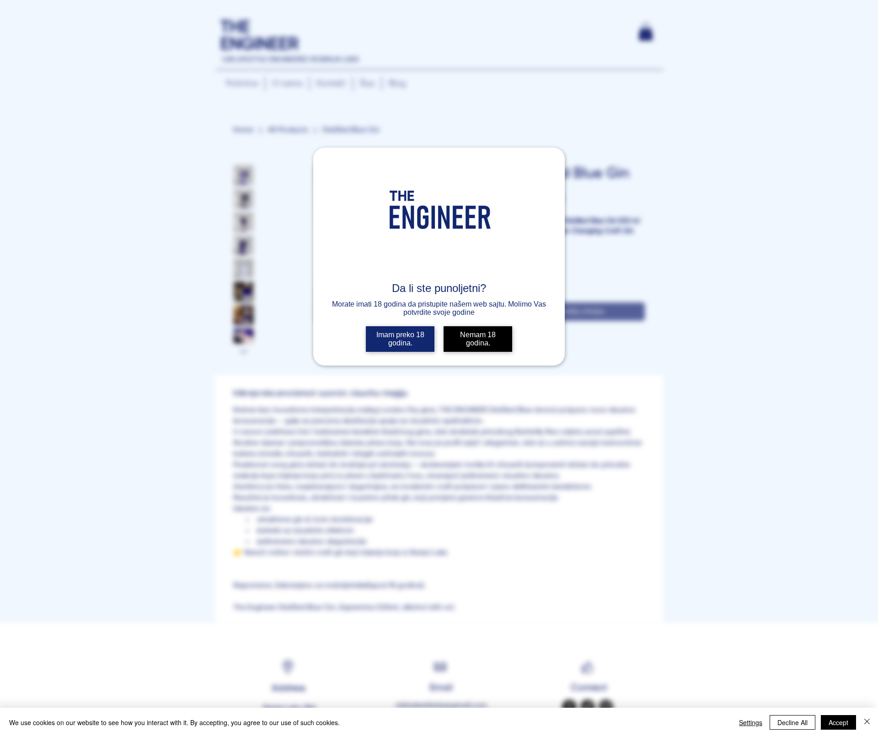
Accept (838, 722)
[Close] (867, 722)
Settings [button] (750, 722)
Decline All (792, 722)
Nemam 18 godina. (478, 339)
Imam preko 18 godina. (400, 339)
